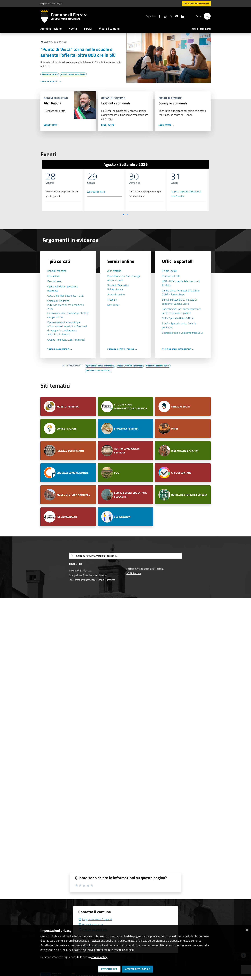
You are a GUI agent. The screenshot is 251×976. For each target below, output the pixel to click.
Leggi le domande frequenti (97, 919)
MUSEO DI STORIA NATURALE (73, 495)
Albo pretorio (114, 271)
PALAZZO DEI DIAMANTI (70, 451)
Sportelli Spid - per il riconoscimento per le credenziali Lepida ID (181, 311)
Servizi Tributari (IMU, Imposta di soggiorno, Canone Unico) (179, 302)
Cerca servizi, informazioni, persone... (97, 556)
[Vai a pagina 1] (123, 214)
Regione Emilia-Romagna (51, 3)
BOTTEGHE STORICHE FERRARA (189, 495)
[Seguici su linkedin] (181, 16)
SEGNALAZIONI (122, 517)
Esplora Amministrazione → (178, 349)
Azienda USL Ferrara (58, 334)
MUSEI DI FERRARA (68, 407)
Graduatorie (53, 276)
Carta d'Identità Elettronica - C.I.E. (65, 296)
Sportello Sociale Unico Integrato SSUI (182, 333)
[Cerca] (207, 16)
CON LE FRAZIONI (67, 429)
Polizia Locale (169, 271)
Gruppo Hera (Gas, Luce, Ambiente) (66, 340)
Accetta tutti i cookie (137, 969)
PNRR (174, 429)
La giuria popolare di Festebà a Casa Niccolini (186, 194)
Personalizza (109, 969)
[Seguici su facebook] (158, 16)
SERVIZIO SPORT (180, 407)
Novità (73, 28)
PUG (116, 473)
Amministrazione (51, 28)
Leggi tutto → (52, 124)
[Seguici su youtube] (176, 16)
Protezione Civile (171, 276)
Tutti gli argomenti (201, 29)
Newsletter (113, 305)
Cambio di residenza (58, 301)
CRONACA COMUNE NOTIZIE (72, 473)
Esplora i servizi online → (122, 349)
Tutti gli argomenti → (59, 349)
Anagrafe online (116, 294)
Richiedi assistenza (92, 925)
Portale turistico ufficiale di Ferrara (145, 569)
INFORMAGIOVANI (67, 517)
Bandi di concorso (56, 271)
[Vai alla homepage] (45, 16)
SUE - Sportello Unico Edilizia (177, 318)
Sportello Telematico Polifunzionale (118, 287)
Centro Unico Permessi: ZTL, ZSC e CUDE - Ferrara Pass (180, 293)
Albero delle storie (96, 192)
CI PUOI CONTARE (181, 473)
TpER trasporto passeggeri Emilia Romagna (92, 580)
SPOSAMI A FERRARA (126, 429)
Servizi (88, 28)
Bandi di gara (54, 281)
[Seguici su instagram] (164, 16)
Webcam (112, 300)
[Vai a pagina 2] (127, 214)
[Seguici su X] (170, 16)
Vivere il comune (109, 28)
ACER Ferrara (133, 573)
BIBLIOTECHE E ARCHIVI (185, 451)
